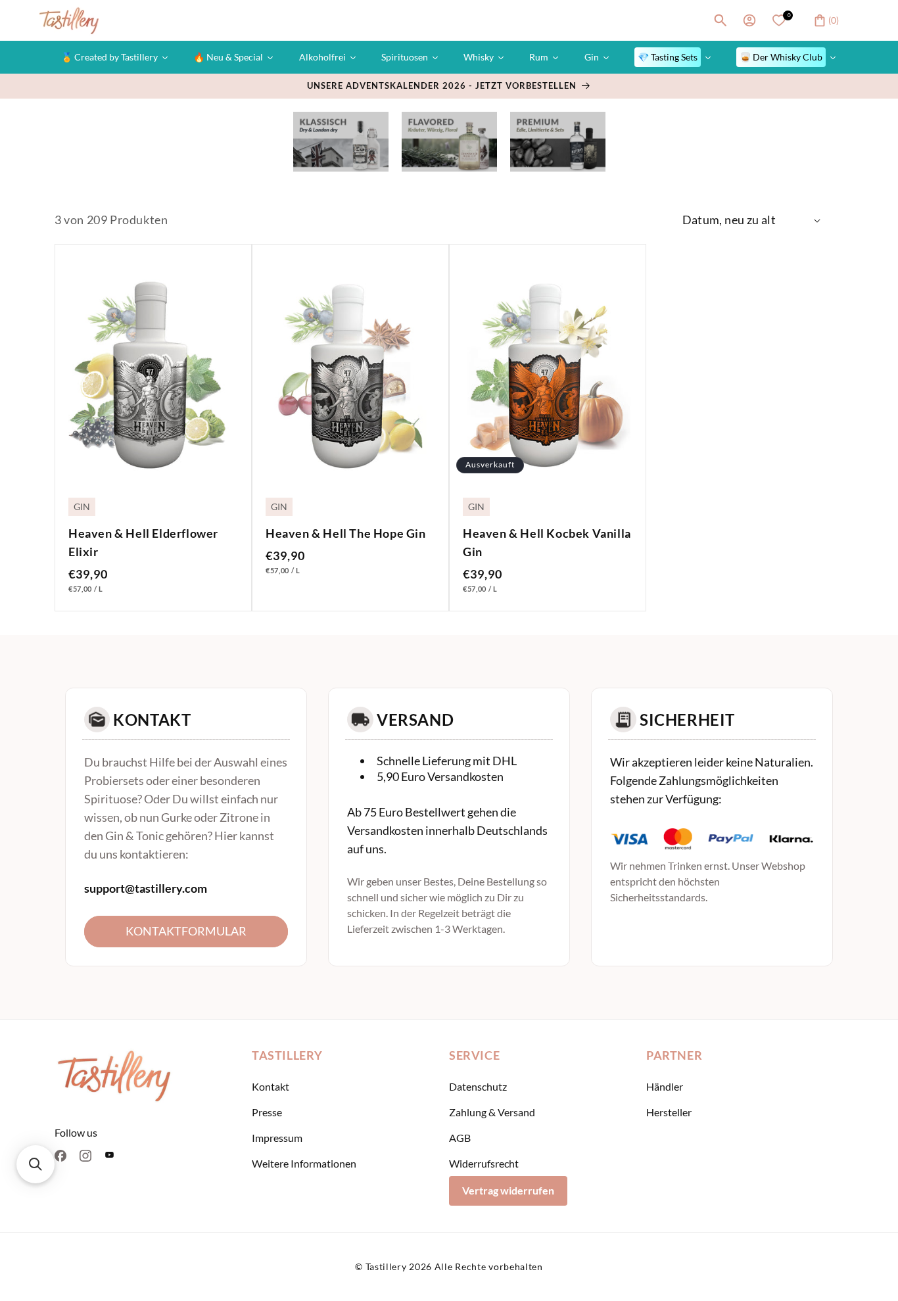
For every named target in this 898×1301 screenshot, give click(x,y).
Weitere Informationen (304, 1163)
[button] (720, 20)
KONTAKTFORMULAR (186, 931)
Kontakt (270, 1086)
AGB (460, 1137)
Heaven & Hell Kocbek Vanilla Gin (547, 542)
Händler (664, 1086)
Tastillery (386, 1266)
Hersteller (669, 1112)
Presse (267, 1112)
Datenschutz (478, 1086)
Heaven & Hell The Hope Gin (346, 533)
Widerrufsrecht (484, 1163)
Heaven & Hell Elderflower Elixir (143, 542)
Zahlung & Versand (492, 1112)
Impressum (277, 1137)
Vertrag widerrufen (508, 1190)
